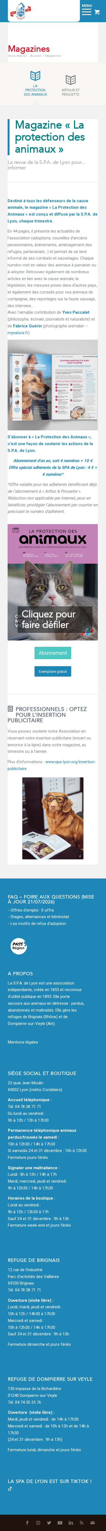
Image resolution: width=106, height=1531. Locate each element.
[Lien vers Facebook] (27, 1522)
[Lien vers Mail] (92, 1522)
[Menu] (83, 11)
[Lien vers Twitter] (49, 1522)
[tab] (35, 86)
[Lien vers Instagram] (38, 1522)
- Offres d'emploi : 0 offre (31, 910)
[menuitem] (70, 11)
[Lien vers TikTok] (10, 1489)
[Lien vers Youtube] (60, 1522)
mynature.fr (18, 332)
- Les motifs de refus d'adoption (37, 923)
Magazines (29, 49)
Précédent (20, 582)
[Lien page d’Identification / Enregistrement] (70, 11)
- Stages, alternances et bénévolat (38, 916)
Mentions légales (23, 1042)
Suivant (85, 582)
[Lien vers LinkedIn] (71, 1522)
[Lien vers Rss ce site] (81, 1522)
